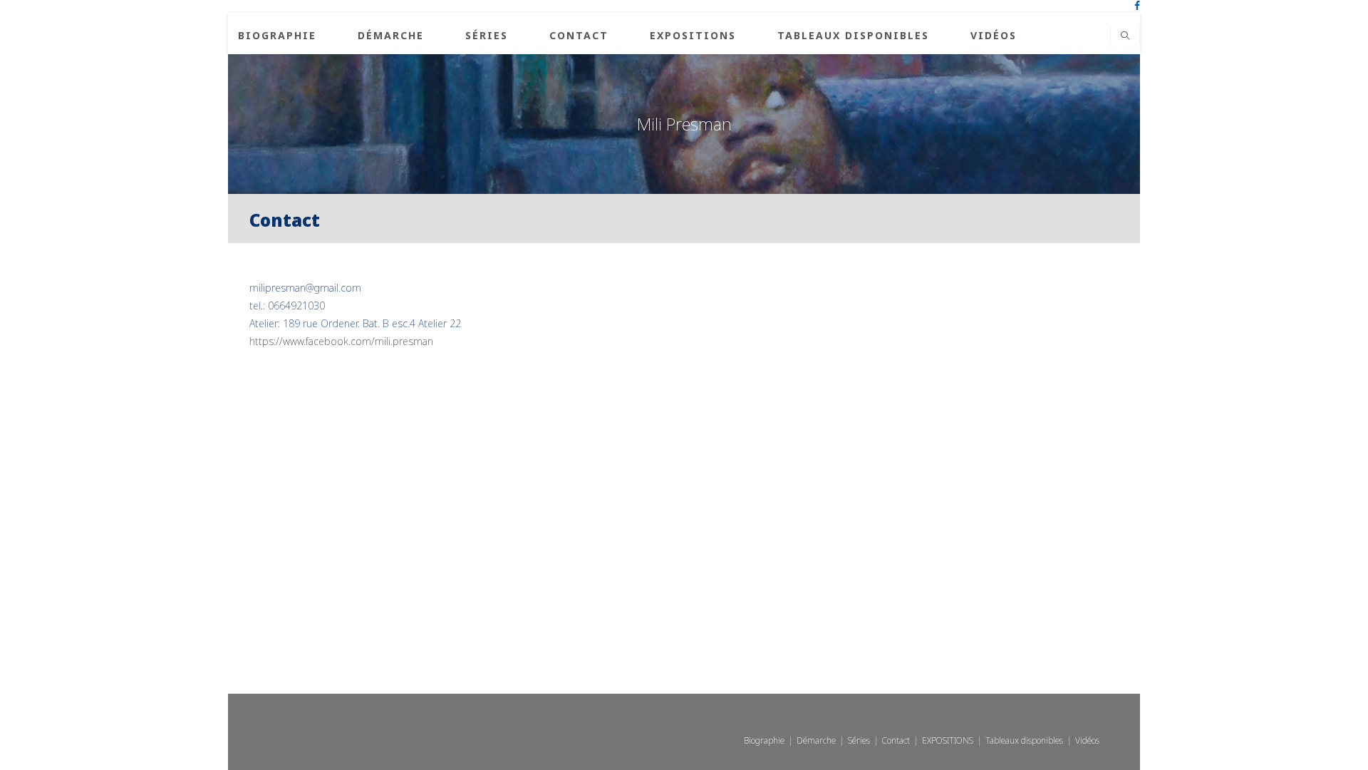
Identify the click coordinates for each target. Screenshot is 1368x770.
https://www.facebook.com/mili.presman (341, 341)
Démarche (816, 740)
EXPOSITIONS (947, 740)
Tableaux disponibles (1024, 740)
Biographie (764, 740)
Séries (859, 740)
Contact (896, 740)
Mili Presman (684, 123)
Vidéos (1087, 740)
